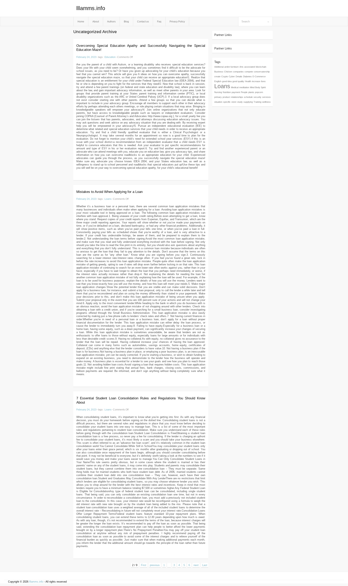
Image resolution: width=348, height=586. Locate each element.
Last (204, 565)
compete (248, 71)
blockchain (261, 67)
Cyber (232, 76)
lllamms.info (90, 8)
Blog (126, 21)
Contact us (143, 21)
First (143, 565)
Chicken (228, 71)
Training (257, 102)
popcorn (259, 92)
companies (238, 71)
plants (251, 92)
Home (81, 21)
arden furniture (231, 67)
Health (248, 81)
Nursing (218, 92)
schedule (248, 97)
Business (218, 71)
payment (236, 92)
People (244, 92)
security (257, 97)
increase (256, 81)
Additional (219, 67)
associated (249, 67)
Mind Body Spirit (258, 87)
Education (110, 57)
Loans (108, 199)
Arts (241, 67)
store (233, 102)
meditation (244, 87)
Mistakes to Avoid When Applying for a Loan (109, 192)
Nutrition (227, 92)
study (240, 102)
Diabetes (247, 76)
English (217, 81)
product (226, 97)
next (196, 565)
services (266, 97)
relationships (237, 97)
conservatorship (262, 71)
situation (218, 102)
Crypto (224, 76)
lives (263, 81)
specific (227, 102)
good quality (238, 81)
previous (155, 565)
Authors (111, 21)
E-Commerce (259, 76)
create (217, 76)
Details (239, 76)
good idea (227, 81)
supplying (248, 102)
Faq (159, 21)
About (95, 21)
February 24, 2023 (86, 57)
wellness (266, 102)
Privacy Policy (177, 21)
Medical (234, 87)
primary (218, 97)
